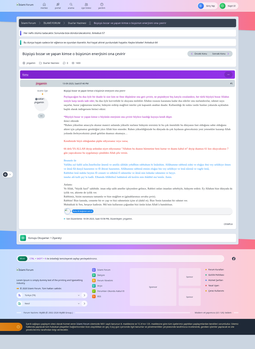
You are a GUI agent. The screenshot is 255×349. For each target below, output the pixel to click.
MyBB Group (65, 312)
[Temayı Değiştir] (84, 303)
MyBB (42, 312)
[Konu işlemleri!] (7, 174)
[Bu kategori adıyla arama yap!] (228, 74)
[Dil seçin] (19, 295)
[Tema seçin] (19, 303)
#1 (231, 83)
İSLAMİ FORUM (52, 23)
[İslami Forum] (25, 6)
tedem (228, 312)
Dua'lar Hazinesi (77, 23)
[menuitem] (44, 6)
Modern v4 (200, 312)
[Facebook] (233, 258)
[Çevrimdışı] (36, 99)
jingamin (31, 63)
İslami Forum (28, 23)
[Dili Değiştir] (84, 295)
